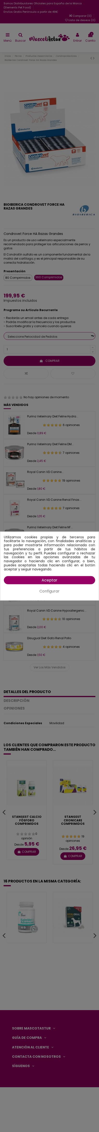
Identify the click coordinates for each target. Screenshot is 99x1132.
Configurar (49, 591)
